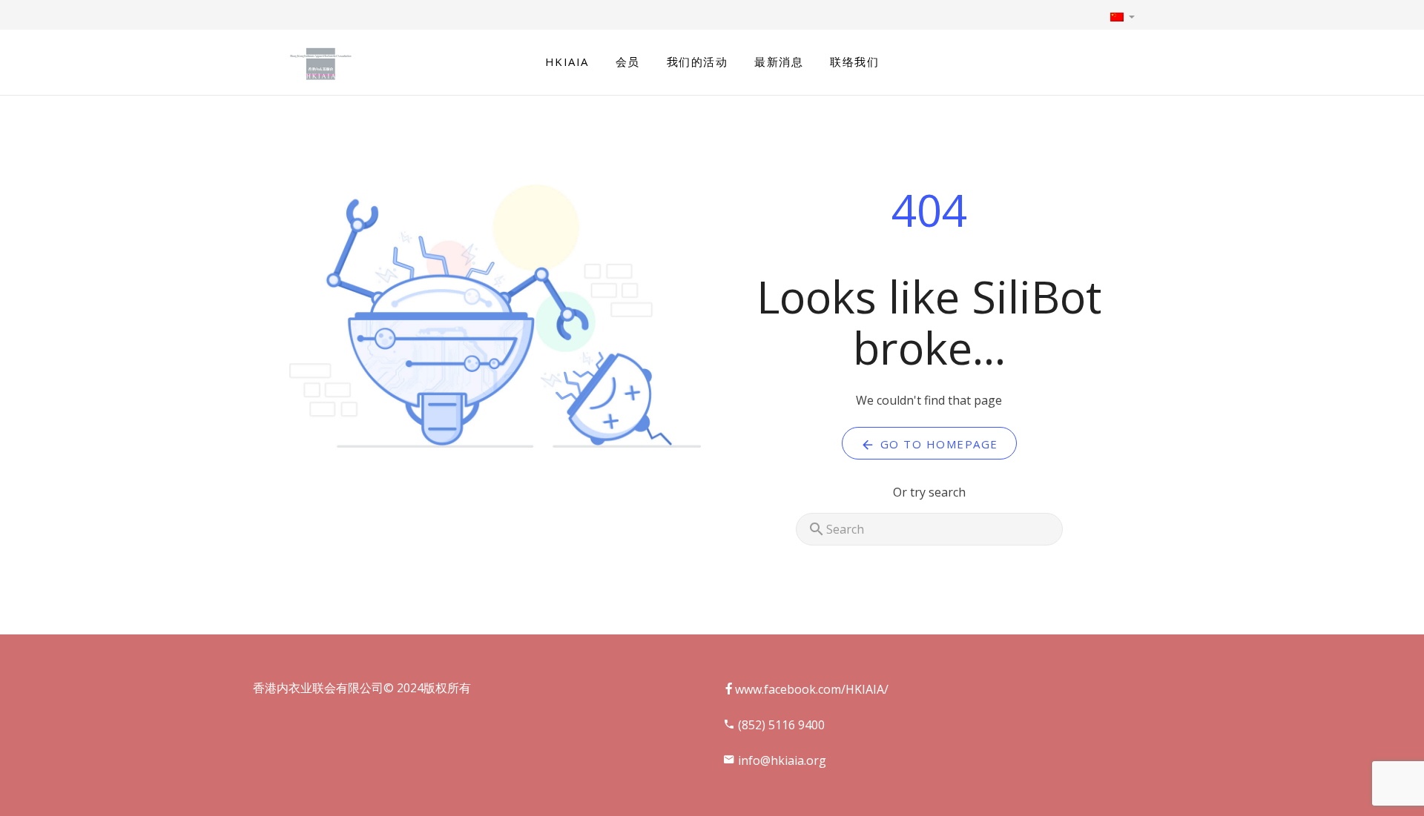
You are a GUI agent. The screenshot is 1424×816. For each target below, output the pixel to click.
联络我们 (854, 61)
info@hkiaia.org (780, 760)
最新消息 (778, 61)
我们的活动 (697, 61)
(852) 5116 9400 (780, 725)
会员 (628, 61)
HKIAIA (567, 61)
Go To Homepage (937, 444)
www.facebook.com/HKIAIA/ (812, 689)
